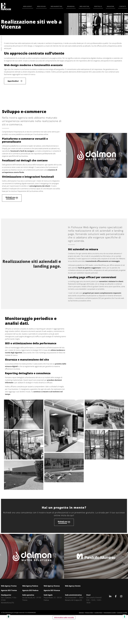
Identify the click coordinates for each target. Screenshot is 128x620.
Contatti (122, 6)
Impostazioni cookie (110, 612)
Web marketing (56, 6)
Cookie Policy (98, 612)
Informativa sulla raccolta (64, 618)
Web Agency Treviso (9, 586)
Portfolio (98, 6)
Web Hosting (84, 6)
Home (1, 49)
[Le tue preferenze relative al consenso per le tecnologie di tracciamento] (124, 616)
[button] (67, 154)
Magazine (110, 6)
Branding (71, 6)
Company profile (122, 612)
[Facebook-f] (115, 596)
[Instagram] (121, 596)
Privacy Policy (89, 612)
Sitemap (81, 612)
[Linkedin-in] (110, 596)
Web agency (27, 6)
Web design (41, 6)
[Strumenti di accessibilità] (8, 616)
